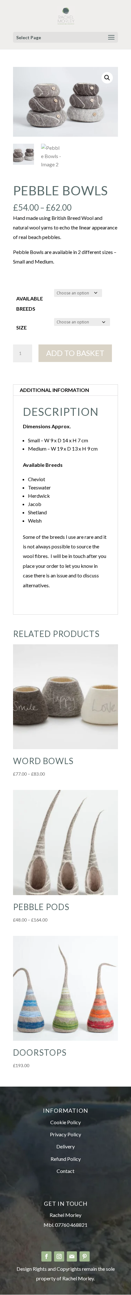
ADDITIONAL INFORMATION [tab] (54, 390)
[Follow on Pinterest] (84, 1256)
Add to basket (75, 353)
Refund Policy (66, 1159)
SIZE (21, 327)
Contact (65, 1171)
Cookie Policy (65, 1122)
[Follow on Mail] (72, 1256)
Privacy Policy (65, 1134)
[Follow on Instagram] (59, 1256)
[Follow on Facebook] (46, 1256)
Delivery (65, 1146)
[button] (107, 77)
